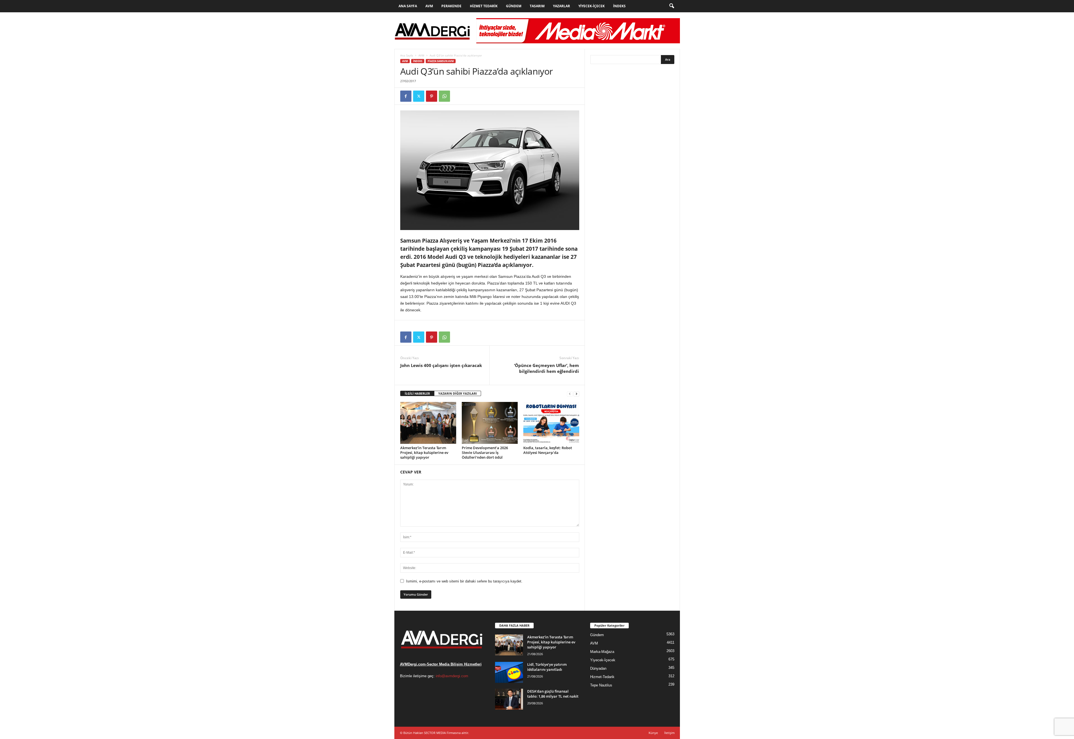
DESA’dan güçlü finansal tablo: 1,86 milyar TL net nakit (552, 694)
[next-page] (576, 394)
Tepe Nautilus (601, 685)
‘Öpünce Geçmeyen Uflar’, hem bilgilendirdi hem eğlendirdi (546, 368)
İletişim (669, 733)
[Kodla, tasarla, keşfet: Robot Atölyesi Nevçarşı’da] (551, 423)
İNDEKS (417, 61)
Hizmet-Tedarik (602, 677)
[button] (671, 6)
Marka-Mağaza (602, 652)
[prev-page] (570, 394)
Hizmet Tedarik (484, 6)
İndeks (619, 6)
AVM (429, 6)
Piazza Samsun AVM (441, 61)
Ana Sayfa (408, 6)
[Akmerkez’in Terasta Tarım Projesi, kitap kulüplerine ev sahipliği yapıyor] (428, 423)
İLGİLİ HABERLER (417, 393)
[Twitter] (418, 96)
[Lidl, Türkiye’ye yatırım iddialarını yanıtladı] (509, 672)
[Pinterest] (431, 96)
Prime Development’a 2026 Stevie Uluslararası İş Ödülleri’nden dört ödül (485, 452)
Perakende (451, 6)
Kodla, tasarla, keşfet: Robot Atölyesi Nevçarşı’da (547, 450)
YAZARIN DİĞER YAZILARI (457, 393)
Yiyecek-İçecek (591, 6)
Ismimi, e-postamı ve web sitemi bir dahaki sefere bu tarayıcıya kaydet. (464, 581)
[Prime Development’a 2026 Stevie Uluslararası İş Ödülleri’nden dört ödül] (490, 423)
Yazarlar (561, 6)
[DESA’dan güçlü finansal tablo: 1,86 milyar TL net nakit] (509, 699)
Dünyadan (598, 668)
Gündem (513, 6)
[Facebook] (405, 96)
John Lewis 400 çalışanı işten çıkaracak (441, 365)
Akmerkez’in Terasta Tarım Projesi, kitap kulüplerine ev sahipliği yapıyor (424, 452)
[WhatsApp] (444, 96)
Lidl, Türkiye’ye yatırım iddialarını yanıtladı (547, 667)
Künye (653, 733)
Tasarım (537, 6)
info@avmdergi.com (452, 676)
